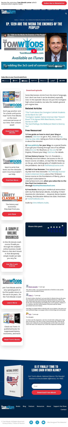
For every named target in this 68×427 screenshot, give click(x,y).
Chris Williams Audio (41, 203)
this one (33, 150)
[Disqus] (46, 262)
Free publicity (33, 145)
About (44, 9)
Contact (63, 9)
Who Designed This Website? (56, 422)
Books (18, 9)
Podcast (29, 9)
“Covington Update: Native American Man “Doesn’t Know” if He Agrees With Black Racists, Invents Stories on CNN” (45, 119)
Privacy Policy (6, 423)
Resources (36, 9)
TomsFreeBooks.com (35, 199)
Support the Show (53, 9)
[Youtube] (43, 422)
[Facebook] (31, 422)
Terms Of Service (19, 423)
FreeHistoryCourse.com (53, 165)
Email (36, 383)
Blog (23, 9)
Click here (36, 137)
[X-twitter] (37, 422)
